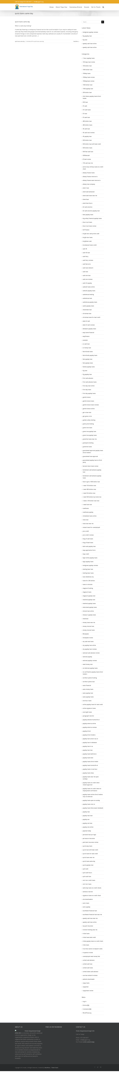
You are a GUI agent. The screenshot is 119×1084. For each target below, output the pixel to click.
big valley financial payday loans (92, 218)
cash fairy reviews (88, 260)
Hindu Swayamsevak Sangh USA (85, 1031)
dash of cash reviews (89, 325)
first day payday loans (89, 393)
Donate (86, 7)
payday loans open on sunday (91, 800)
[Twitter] (97, 1067)
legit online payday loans (90, 558)
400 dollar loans (87, 125)
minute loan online (88, 611)
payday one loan (87, 823)
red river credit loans (89, 880)
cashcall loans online (89, 287)
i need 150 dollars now (89, 485)
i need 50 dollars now (89, 493)
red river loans (87, 884)
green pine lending (88, 424)
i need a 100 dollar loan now (91, 501)
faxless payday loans (89, 367)
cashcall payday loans (89, 290)
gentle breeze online (89, 408)
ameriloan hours (87, 203)
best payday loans (88, 214)
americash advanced (88, 192)
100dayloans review (88, 81)
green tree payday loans (90, 435)
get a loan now (87, 412)
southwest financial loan (90, 911)
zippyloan (85, 987)
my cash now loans (88, 641)
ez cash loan (86, 344)
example (85, 340)
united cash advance (88, 960)
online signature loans (89, 708)
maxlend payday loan (89, 599)
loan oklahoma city (88, 577)
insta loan (85, 520)
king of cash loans (88, 539)
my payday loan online (89, 645)
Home (51, 7)
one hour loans (87, 700)
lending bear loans (88, 573)
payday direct (87, 731)
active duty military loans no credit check (93, 168)
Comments (87, 1009)
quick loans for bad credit (90, 853)
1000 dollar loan (87, 69)
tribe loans (86, 945)
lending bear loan (88, 569)
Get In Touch (95, 7)
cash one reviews (87, 279)
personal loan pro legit (89, 834)
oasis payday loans (88, 697)
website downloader (89, 979)
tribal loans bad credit (89, 937)
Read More (76, 41)
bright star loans (87, 237)
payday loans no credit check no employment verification (92, 789)
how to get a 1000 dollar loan (91, 482)
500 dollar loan (87, 140)
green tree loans (87, 427)
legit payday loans (88, 561)
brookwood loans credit (90, 245)
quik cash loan (87, 876)
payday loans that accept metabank (93, 808)
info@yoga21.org (38, 2)
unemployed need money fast (91, 956)
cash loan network (88, 268)
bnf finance (86, 230)
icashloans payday (88, 512)
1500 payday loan (88, 88)
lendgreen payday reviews (90, 32)
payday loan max (88, 750)
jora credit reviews (88, 535)
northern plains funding (90, 678)
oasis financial (87, 685)
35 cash (85, 106)
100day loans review (89, 77)
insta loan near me (88, 523)
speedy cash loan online (89, 43)
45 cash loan (86, 129)
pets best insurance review (90, 842)
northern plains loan (89, 681)
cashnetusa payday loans (90, 302)
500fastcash (86, 155)
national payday (87, 657)
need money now (88, 664)
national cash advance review (91, 653)
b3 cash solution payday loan (91, 211)
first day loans (87, 389)
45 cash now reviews (89, 132)
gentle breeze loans (88, 401)
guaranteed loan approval (90, 456)
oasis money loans (88, 689)
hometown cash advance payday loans (92, 477)
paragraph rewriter (88, 716)
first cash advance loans (89, 382)
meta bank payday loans (90, 607)
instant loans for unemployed (91, 527)
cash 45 (85, 249)
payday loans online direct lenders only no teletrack (93, 795)
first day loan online (88, 386)
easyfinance (86, 336)
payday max (86, 812)
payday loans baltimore (89, 754)
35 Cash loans (87, 110)
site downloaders (88, 899)
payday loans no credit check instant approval (91, 784)
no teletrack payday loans (90, 668)
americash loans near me (90, 195)
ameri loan (86, 188)
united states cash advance (90, 971)
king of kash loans (88, 542)
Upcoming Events (75, 7)
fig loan (85, 40)
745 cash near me (88, 163)
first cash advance (88, 378)
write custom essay (88, 1042)
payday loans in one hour (90, 769)
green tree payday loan (89, 431)
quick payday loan (88, 865)
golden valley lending (89, 420)
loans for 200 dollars (89, 580)
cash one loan (87, 275)
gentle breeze (87, 397)
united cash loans (88, 968)
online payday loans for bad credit (93, 704)
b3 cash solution (87, 207)
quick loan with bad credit (90, 850)
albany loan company (89, 184)
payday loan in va (88, 746)
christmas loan (87, 313)
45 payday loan (87, 136)
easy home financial (88, 332)
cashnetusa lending (88, 294)
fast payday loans (88, 363)
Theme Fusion (54, 1067)
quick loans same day (22, 22)
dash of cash (86, 321)
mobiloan (85, 618)
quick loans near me (88, 857)
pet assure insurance (89, 838)
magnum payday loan (89, 596)
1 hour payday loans (89, 58)
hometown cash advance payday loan (92, 471)
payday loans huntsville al (90, 765)
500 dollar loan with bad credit (92, 144)
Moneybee (86, 634)
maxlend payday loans (89, 603)
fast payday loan (87, 359)
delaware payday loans (89, 329)
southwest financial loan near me (92, 914)
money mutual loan (88, 626)
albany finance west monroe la (91, 180)
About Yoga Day (61, 7)
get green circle (87, 416)
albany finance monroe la (90, 176)
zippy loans (86, 983)
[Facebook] (94, 1067)
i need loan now (87, 504)
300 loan (85, 102)
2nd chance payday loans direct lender (92, 97)
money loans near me (89, 622)
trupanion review (88, 952)
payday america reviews (90, 727)
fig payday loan (87, 36)
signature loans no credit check (92, 895)
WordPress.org (87, 1013)
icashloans (86, 508)
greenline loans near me (90, 439)
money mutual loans (89, 630)
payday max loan (88, 815)
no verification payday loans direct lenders (93, 673)
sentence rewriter (88, 891)
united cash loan (87, 964)
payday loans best (88, 758)
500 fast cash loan (88, 151)
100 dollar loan (87, 66)
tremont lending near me (90, 930)
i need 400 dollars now (89, 489)
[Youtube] (100, 1067)
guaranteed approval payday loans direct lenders (93, 451)
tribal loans (86, 933)
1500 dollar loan (87, 85)
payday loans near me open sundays (91, 778)
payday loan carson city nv (90, 739)
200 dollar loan (87, 92)
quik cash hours (87, 872)
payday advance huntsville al (91, 719)
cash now (85, 271)
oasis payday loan (88, 693)
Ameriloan (86, 199)
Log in (84, 1001)
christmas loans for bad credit (91, 317)
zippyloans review (88, 990)
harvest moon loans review (90, 466)
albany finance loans (89, 173)
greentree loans (87, 446)
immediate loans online (89, 516)
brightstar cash (87, 241)
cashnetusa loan (87, 298)
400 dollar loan (87, 121)
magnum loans (87, 592)
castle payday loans (88, 306)
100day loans (86, 73)
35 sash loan (86, 117)
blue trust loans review (89, 226)
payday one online (88, 827)
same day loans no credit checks (92, 888)
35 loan (85, 113)
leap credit (86, 554)
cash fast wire (87, 264)
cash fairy (85, 256)
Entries (86, 1005)
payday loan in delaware (90, 742)
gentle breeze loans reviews (91, 405)
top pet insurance (88, 926)
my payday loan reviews (90, 649)
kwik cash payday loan (89, 546)
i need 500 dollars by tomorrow (92, 497)
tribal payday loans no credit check (93, 941)
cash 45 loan (86, 252)
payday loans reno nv (89, 804)
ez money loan (87, 348)
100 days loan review (89, 62)
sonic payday (86, 907)
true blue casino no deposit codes (92, 949)
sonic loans (86, 903)
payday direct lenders (89, 735)
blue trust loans (87, 222)
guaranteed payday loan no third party (92, 461)
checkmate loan (87, 310)
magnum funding (88, 588)
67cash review (87, 159)
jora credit (86, 531)
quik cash (85, 869)
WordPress (47, 1067)
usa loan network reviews (90, 975)
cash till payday (87, 283)
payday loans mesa (88, 773)
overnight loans (87, 712)
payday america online (89, 723)
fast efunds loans (88, 351)
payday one (86, 819)
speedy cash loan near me (90, 918)
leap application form (89, 550)
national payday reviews (90, 660)
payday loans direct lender (90, 761)
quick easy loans (87, 846)
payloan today (87, 831)
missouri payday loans (89, 615)
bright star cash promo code (91, 233)
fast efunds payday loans (90, 355)
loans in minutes (87, 584)
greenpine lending (88, 443)
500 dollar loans (87, 148)
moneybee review (88, 637)
